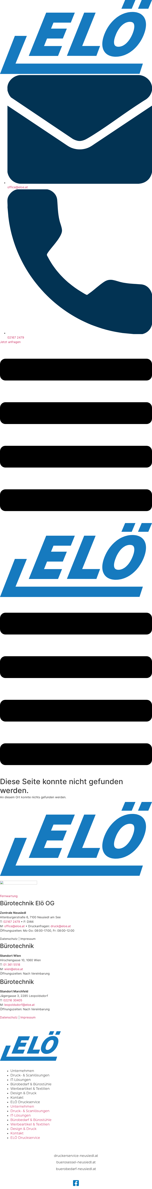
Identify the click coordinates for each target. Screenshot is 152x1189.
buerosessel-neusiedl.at (76, 1162)
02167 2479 (11, 921)
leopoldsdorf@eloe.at (19, 1005)
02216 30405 (12, 1000)
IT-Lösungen (20, 1115)
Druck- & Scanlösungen (29, 1111)
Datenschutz (9, 939)
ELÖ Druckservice (25, 1102)
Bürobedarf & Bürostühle (31, 1120)
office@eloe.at (14, 926)
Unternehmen (22, 1106)
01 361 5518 (11, 964)
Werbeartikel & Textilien (30, 1124)
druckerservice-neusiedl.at (76, 1156)
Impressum (28, 939)
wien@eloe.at (13, 969)
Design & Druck (23, 1129)
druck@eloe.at (61, 926)
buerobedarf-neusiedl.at (76, 1169)
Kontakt (17, 1133)
